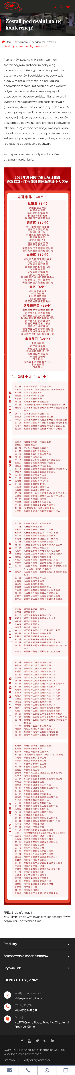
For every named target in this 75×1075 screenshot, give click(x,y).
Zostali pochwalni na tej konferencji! (26, 46)
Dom (8, 41)
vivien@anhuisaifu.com (29, 998)
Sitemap (9, 1060)
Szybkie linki (12, 968)
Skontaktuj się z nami (21, 980)
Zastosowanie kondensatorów (26, 956)
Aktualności (21, 41)
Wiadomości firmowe (43, 41)
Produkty (10, 944)
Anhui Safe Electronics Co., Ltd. (44, 1049)
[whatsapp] (47, 1070)
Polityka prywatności (36, 1060)
